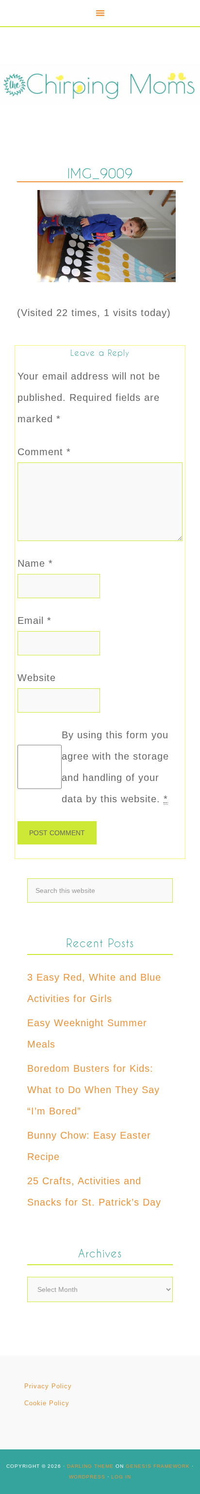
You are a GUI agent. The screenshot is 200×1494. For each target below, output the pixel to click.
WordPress (87, 1476)
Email (34, 620)
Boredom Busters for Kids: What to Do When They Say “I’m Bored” (93, 1089)
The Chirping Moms (100, 84)
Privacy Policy (48, 1386)
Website (36, 677)
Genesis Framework (158, 1466)
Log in (121, 1476)
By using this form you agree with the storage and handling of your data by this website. (115, 767)
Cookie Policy (46, 1403)
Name (35, 563)
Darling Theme (90, 1466)
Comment (44, 451)
